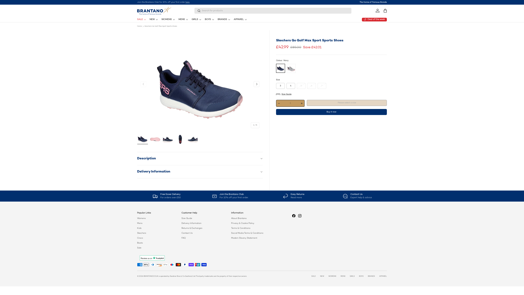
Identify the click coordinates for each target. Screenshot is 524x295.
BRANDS (222, 19)
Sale (139, 248)
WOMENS (166, 19)
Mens (139, 223)
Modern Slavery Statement (244, 238)
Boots (140, 243)
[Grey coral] (291, 68)
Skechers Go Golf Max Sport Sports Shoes (160, 26)
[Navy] (280, 68)
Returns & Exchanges (191, 228)
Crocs (140, 238)
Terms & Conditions (240, 228)
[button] (385, 11)
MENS (181, 19)
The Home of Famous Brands (373, 2)
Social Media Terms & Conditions (247, 233)
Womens (141, 218)
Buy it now (331, 112)
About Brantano (239, 218)
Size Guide (286, 94)
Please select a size (347, 103)
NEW (152, 19)
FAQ (183, 238)
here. (187, 2)
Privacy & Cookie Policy (242, 223)
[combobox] (272, 11)
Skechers (141, 233)
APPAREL (239, 19)
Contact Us (187, 233)
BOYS (208, 19)
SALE (140, 19)
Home (139, 26)
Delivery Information (191, 223)
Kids (139, 228)
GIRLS (195, 19)
